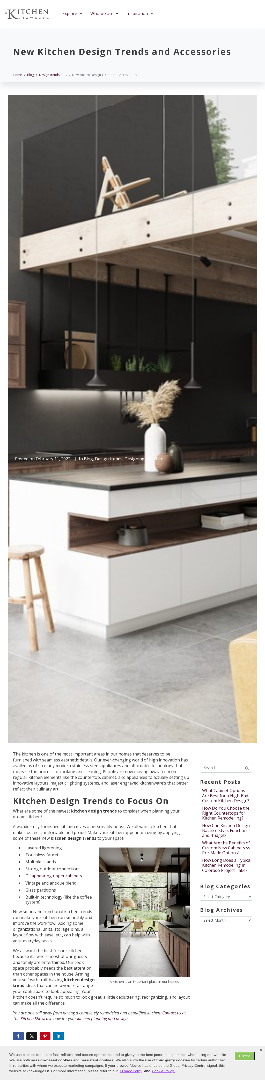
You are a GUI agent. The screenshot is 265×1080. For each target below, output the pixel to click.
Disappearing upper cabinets (53, 876)
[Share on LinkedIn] (58, 1036)
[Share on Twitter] (31, 1036)
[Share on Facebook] (18, 1036)
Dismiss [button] (244, 1056)
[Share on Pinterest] (45, 1036)
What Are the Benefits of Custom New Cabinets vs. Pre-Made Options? (226, 848)
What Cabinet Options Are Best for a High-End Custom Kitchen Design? (225, 795)
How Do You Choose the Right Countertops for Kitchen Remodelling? (225, 813)
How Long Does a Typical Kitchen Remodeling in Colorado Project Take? (226, 865)
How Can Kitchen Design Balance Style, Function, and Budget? (226, 830)
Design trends (108, 459)
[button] (261, 1050)
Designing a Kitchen (143, 459)
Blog (88, 459)
